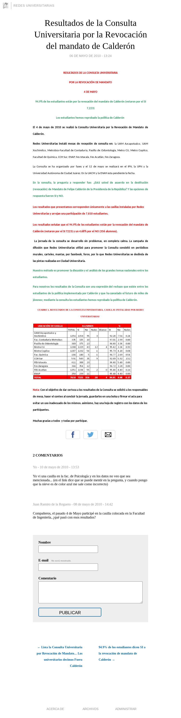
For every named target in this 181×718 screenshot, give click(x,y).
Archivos (90, 709)
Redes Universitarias (33, 5)
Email (108, 434)
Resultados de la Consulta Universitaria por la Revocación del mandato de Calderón (90, 34)
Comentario (47, 578)
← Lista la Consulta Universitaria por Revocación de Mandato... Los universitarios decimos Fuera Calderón (59, 657)
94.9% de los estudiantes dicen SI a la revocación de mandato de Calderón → (122, 653)
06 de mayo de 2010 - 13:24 (91, 56)
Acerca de (55, 709)
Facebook (73, 434)
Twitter (90, 434)
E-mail (54, 560)
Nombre (44, 542)
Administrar (125, 709)
